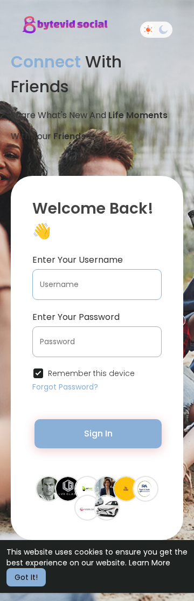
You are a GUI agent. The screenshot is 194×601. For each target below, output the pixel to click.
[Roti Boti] (126, 488)
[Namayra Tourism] (87, 507)
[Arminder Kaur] (107, 488)
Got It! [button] (26, 577)
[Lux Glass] (68, 488)
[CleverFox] (48, 488)
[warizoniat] (107, 507)
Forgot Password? (65, 386)
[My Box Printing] (87, 488)
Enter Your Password (76, 317)
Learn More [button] (149, 562)
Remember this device (91, 373)
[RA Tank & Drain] (145, 488)
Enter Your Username (77, 260)
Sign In (98, 433)
